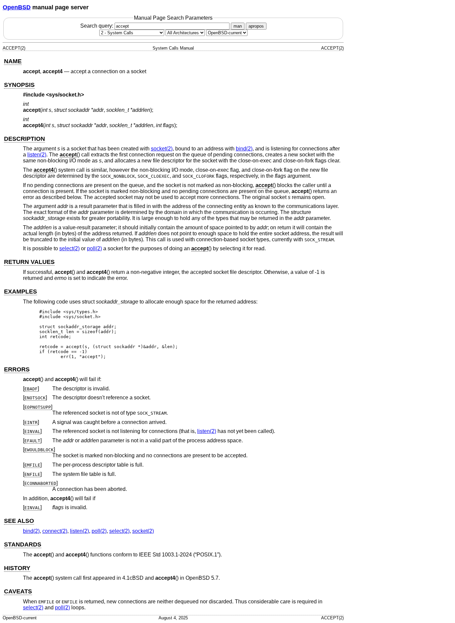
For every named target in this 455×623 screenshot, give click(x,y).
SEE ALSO (19, 521)
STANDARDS (22, 544)
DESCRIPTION (24, 138)
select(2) (69, 248)
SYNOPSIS (19, 85)
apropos (256, 26)
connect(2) (54, 531)
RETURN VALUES (29, 262)
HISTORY (17, 568)
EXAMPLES (20, 291)
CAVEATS (18, 591)
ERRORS (17, 369)
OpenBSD (17, 7)
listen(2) (36, 154)
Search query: (97, 26)
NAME (13, 61)
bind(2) (244, 148)
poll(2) (94, 248)
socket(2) (162, 148)
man (237, 26)
